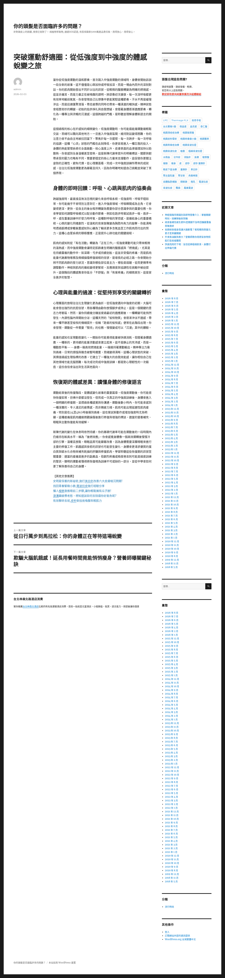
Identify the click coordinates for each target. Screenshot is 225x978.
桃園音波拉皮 (170, 151)
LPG (165, 120)
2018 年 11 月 (171, 563)
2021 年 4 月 (171, 526)
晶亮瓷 (193, 126)
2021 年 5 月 (171, 523)
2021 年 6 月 (171, 519)
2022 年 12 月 (172, 453)
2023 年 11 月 (172, 412)
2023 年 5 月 (171, 434)
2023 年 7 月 (171, 427)
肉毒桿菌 (193, 175)
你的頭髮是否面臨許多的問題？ (48, 26)
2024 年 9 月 (171, 375)
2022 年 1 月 (171, 493)
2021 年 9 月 (171, 508)
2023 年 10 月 (172, 416)
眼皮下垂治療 (170, 169)
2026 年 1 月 (171, 320)
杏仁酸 (203, 126)
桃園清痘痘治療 (171, 132)
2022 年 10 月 (172, 460)
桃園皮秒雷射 (170, 138)
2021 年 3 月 (171, 530)
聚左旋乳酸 (169, 175)
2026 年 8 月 (171, 298)
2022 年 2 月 (171, 489)
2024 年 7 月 (171, 383)
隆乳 (193, 181)
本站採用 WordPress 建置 (62, 962)
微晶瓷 (183, 126)
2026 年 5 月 (171, 309)
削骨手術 (196, 120)
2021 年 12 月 (172, 497)
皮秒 (187, 163)
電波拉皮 (203, 181)
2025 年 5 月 (171, 346)
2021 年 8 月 (171, 511)
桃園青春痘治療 (171, 144)
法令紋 (176, 157)
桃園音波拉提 (189, 144)
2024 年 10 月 (172, 372)
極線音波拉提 (195, 151)
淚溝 (196, 157)
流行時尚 (169, 273)
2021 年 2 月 (171, 534)
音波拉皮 (167, 187)
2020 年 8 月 (171, 556)
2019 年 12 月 (172, 559)
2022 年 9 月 (171, 464)
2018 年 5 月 (171, 567)
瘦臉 (165, 163)
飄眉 (178, 187)
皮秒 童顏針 (199, 163)
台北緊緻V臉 (169, 126)
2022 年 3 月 (171, 486)
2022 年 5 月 (171, 478)
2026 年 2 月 (171, 316)
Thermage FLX (179, 120)
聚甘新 (181, 175)
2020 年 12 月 (172, 541)
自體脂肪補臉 (170, 181)
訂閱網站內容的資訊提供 (177, 935)
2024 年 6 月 (171, 386)
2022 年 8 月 (171, 467)
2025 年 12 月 (172, 324)
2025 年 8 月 (171, 335)
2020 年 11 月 (172, 545)
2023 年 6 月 (171, 430)
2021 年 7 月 (171, 515)
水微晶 (166, 157)
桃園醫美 (204, 138)
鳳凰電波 (188, 187)
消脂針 (187, 157)
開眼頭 (183, 181)
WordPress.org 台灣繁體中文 (180, 939)
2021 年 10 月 (172, 504)
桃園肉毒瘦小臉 (188, 138)
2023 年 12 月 (172, 408)
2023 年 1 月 (171, 449)
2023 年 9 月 (171, 419)
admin (17, 89)
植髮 (182, 151)
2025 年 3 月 (171, 353)
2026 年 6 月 (171, 305)
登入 (167, 931)
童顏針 (183, 169)
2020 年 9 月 (171, 552)
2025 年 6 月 (171, 342)
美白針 (194, 169)
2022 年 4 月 (171, 482)
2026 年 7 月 (171, 302)
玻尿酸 (205, 157)
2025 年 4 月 (171, 349)
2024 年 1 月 (171, 405)
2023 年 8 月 (171, 423)
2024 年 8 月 (171, 379)
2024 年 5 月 (171, 390)
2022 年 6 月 (171, 475)
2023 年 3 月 (171, 442)
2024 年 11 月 (172, 368)
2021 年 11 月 (171, 500)
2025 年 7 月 (171, 338)
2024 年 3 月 (171, 397)
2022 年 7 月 (171, 471)
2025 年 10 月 (172, 327)
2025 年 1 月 (171, 361)
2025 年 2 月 (171, 357)
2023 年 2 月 (171, 445)
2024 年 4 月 (171, 394)
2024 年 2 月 (171, 401)
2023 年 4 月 (171, 438)
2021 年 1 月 (171, 537)
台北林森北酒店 (31, 606)
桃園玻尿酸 (188, 132)
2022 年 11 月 (172, 456)
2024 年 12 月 (172, 364)
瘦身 (173, 163)
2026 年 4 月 (171, 313)
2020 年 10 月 (172, 548)
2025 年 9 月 (171, 331)
